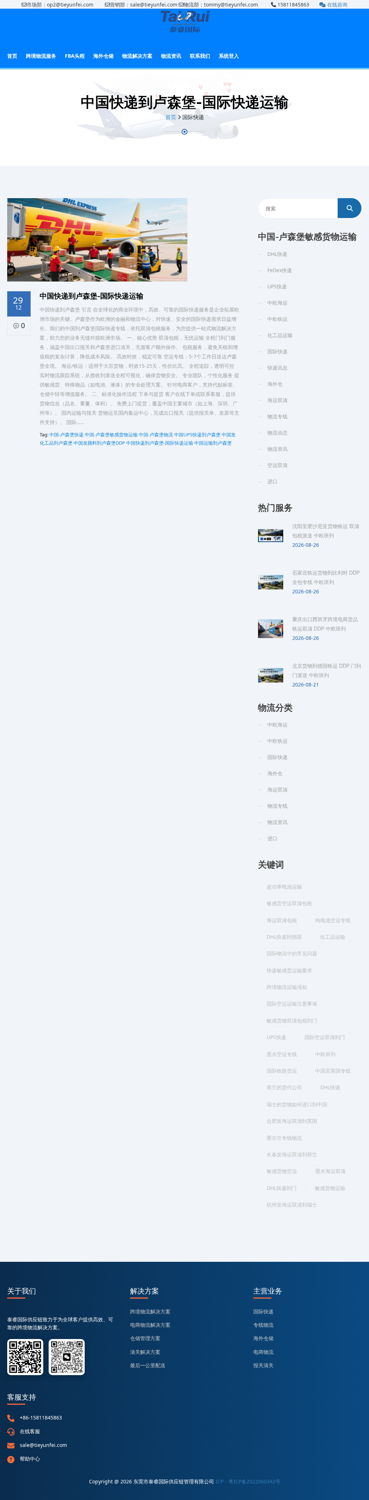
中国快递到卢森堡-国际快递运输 (159, 443)
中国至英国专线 (333, 1070)
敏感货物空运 (282, 1171)
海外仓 (275, 383)
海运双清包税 (282, 920)
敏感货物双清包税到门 (292, 1020)
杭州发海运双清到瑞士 (292, 1204)
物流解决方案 (137, 55)
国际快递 (277, 351)
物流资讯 (171, 55)
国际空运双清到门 (324, 1037)
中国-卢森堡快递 (66, 434)
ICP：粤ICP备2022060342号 (247, 1481)
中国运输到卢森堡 (213, 443)
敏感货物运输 (330, 1188)
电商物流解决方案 (150, 1324)
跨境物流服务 (41, 55)
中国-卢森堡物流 (156, 434)
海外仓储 (103, 55)
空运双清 (277, 465)
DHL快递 (277, 253)
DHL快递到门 (282, 1188)
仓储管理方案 (145, 1338)
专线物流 (263, 1324)
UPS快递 (277, 286)
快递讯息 (277, 367)
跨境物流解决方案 (150, 1311)
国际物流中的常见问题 (292, 953)
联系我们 (200, 55)
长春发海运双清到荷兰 (292, 1154)
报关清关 (263, 1365)
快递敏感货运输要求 (289, 970)
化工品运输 (280, 335)
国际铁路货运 (282, 1070)
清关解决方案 (145, 1351)
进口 (272, 481)
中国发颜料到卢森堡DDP (99, 443)
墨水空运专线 (282, 1054)
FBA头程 (75, 55)
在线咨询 (336, 4)
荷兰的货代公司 (284, 1087)
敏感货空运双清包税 (289, 903)
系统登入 (229, 55)
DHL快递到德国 (284, 936)
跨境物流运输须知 (287, 987)
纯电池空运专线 (333, 920)
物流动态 (277, 432)
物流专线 (277, 416)
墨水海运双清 (330, 1171)
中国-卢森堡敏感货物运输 (111, 434)
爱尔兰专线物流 (284, 1137)
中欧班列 (325, 1054)
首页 (12, 55)
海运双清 (277, 400)
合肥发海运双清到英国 (292, 1120)
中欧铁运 (277, 318)
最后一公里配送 (147, 1365)
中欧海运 (277, 302)
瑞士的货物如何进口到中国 (297, 1104)
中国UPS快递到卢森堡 (197, 434)
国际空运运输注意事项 (292, 1003)
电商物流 (263, 1351)
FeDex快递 (279, 270)
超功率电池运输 (284, 886)
